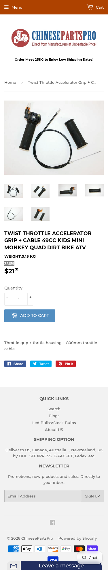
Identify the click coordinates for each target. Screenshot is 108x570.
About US (54, 429)
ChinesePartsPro (37, 538)
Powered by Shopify (77, 538)
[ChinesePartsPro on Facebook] (53, 523)
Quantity (13, 288)
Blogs (54, 415)
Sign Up (92, 496)
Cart (99, 7)
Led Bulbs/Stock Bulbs (54, 422)
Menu (17, 7)
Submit (96, 568)
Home (10, 82)
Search (54, 408)
